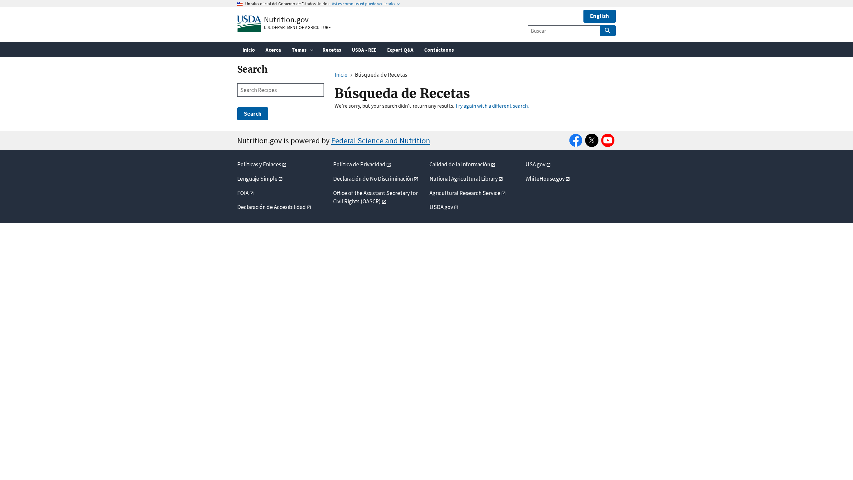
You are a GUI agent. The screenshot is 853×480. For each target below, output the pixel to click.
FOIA (243, 193)
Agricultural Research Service (464, 193)
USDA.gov (441, 207)
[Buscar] (608, 30)
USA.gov (535, 164)
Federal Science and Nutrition (380, 140)
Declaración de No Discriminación (373, 178)
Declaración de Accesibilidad (271, 207)
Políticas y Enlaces (259, 164)
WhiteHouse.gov (545, 178)
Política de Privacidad (359, 164)
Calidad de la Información (459, 164)
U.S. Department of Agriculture (297, 27)
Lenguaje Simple (257, 178)
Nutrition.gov (286, 19)
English (599, 16)
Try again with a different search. (492, 105)
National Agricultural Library (463, 178)
